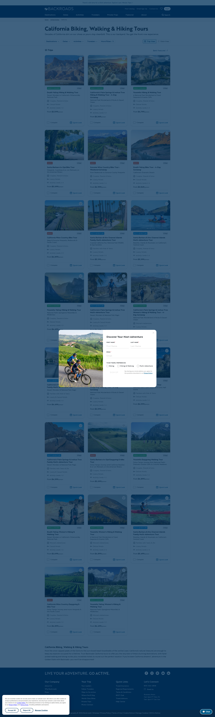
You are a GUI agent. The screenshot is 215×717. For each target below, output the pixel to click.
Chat (206, 712)
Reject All (26, 710)
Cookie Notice (21, 703)
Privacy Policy (13, 705)
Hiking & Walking (127, 366)
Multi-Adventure (146, 366)
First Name (110, 342)
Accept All (12, 710)
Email (108, 352)
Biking (111, 366)
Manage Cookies (41, 710)
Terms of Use (24, 705)
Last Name (134, 342)
